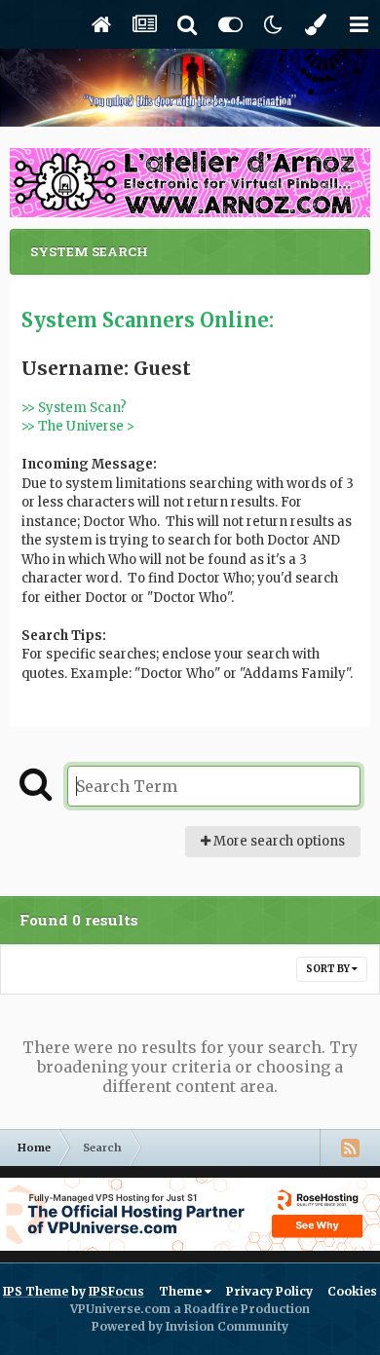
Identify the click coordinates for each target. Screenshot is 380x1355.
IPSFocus (116, 1291)
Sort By (329, 968)
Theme (182, 1291)
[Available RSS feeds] (350, 1147)
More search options (277, 841)
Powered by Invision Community (190, 1326)
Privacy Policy (269, 1291)
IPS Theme (35, 1291)
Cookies (352, 1291)
